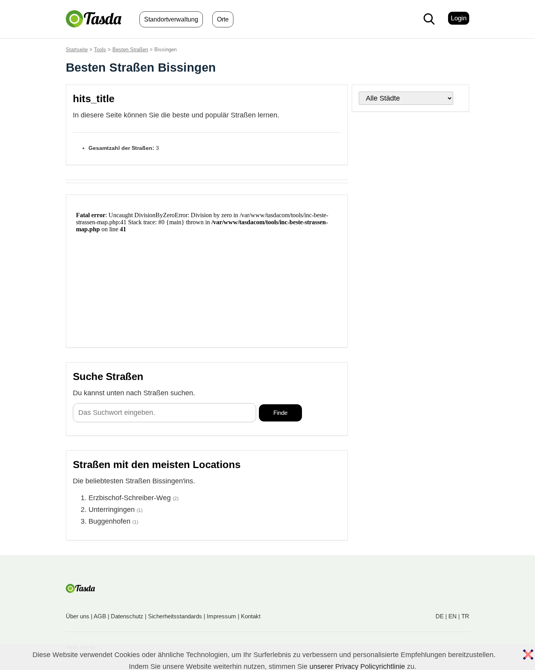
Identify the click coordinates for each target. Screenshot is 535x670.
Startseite (77, 49)
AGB (100, 616)
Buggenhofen (109, 521)
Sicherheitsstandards (175, 616)
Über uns (77, 616)
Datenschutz (127, 616)
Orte (223, 19)
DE (440, 616)
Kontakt (250, 616)
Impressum (221, 616)
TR (465, 616)
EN (452, 616)
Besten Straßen (130, 49)
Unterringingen (112, 509)
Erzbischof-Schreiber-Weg (130, 498)
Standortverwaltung (171, 19)
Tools (100, 49)
